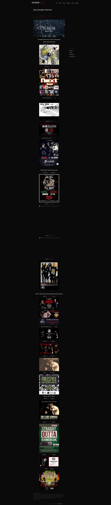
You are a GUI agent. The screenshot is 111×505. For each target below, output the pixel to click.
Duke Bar (53, 97)
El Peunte (42, 495)
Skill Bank (48, 497)
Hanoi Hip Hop (53, 495)
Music (60, 3)
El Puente (49, 172)
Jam (56, 495)
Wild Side (50, 203)
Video (64, 3)
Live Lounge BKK (49, 454)
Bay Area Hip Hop (46, 494)
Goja (49, 468)
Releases (68, 3)
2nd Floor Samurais (37, 494)
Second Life (54, 138)
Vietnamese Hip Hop (47, 498)
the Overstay (49, 421)
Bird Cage (53, 326)
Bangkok (42, 494)
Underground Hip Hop (36, 498)
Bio (57, 3)
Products (77, 3)
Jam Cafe (49, 398)
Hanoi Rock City (50, 296)
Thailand (56, 497)
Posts (73, 3)
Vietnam (42, 498)
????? (51, 121)
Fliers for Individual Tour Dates (42, 16)
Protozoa (57, 496)
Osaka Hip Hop (53, 496)
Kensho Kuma (35, 496)
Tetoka (50, 259)
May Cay (48, 356)
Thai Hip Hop (52, 497)
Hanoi (49, 495)
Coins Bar (58, 494)
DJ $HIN (62, 494)
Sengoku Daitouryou (43, 497)
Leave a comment (37, 499)
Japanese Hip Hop (60, 495)
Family (50, 235)
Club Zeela (50, 44)
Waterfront (49, 341)
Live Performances (37, 493)
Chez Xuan (50, 310)
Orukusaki (49, 496)
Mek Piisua (45, 496)
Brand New (50, 66)
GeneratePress (60, 503)
